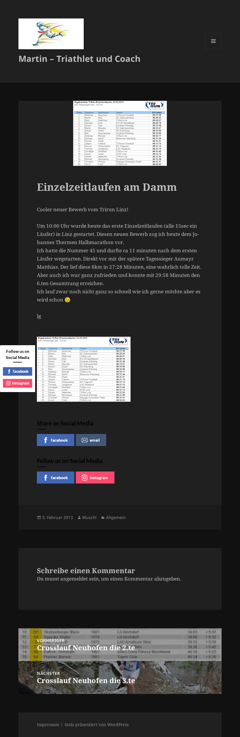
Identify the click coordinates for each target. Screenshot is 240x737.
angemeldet (74, 578)
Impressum (48, 724)
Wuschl (89, 517)
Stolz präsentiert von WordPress (96, 724)
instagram (99, 477)
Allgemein (116, 517)
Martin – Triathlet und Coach (79, 58)
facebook (59, 440)
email (95, 440)
